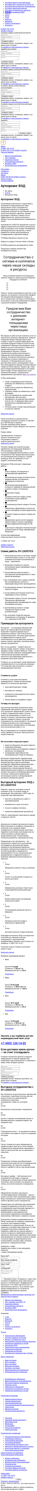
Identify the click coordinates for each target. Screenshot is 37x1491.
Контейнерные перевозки (15, 1379)
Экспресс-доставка (12, 1368)
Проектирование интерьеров (12, 1455)
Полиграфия (9, 1426)
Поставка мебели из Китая (15, 1468)
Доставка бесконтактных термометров (20, 6)
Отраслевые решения (9, 1396)
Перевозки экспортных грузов (17, 1389)
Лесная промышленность (15, 1411)
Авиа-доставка (10, 1360)
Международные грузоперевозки (18, 1381)
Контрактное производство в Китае (18, 1353)
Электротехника (11, 1430)
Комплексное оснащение (10, 1433)
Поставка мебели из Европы (16, 1470)
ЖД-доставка (10, 1362)
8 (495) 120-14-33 (7, 29)
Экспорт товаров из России (15, 1338)
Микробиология (11, 1422)
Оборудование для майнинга (12, 1453)
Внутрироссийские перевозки (16, 1383)
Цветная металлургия (13, 1403)
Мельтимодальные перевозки (16, 1370)
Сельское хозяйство (13, 1428)
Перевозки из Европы (13, 1349)
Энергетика (9, 1407)
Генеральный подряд (13, 1466)
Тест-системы (10, 158)
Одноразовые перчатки (14, 162)
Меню (3, 146)
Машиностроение (11, 1409)
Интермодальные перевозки (16, 1372)
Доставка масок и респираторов (17, 3)
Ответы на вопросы (12, 23)
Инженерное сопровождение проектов (20, 1342)
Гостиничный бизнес (13, 1443)
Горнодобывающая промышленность (19, 1405)
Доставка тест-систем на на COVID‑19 (19, 5)
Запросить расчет (7, 414)
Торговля (8, 1418)
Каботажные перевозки (14, 1387)
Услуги (7, 14)
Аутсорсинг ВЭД (11, 1345)
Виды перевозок (7, 1357)
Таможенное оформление (15, 1336)
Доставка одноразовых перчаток (18, 10)
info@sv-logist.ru (7, 31)
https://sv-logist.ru (29, 375)
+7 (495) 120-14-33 (13, 1043)
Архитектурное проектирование (17, 1462)
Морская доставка (12, 1366)
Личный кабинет (7, 152)
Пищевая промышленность (15, 1420)
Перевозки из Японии (13, 1351)
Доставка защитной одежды (16, 8)
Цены (7, 16)
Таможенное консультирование (17, 1347)
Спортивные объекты (13, 1439)
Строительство (10, 1464)
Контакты (8, 25)
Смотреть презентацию (10, 1481)
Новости (8, 19)
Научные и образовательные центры (19, 1446)
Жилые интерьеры (12, 1458)
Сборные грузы (11, 1385)
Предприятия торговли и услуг (16, 1445)
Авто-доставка (10, 1364)
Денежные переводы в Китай (16, 1343)
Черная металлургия (13, 1401)
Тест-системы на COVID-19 (15, 1302)
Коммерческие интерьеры (15, 1460)
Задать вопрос (6, 179)
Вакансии (8, 21)
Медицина (9, 1424)
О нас (7, 18)
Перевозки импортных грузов (16, 1391)
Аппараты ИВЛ (10, 164)
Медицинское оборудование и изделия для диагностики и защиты (17, 1296)
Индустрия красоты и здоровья (17, 1448)
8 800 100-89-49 (7, 177)
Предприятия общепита (14, 1441)
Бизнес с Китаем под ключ (15, 1340)
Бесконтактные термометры (16, 166)
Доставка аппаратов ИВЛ (15, 12)
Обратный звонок (7, 547)
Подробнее (9, 974)
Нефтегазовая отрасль (13, 1399)
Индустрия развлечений (14, 1450)
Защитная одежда (12, 160)
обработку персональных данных (16, 47)
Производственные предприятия (18, 1437)
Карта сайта (5, 1473)
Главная (8, 12)
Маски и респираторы (13, 156)
